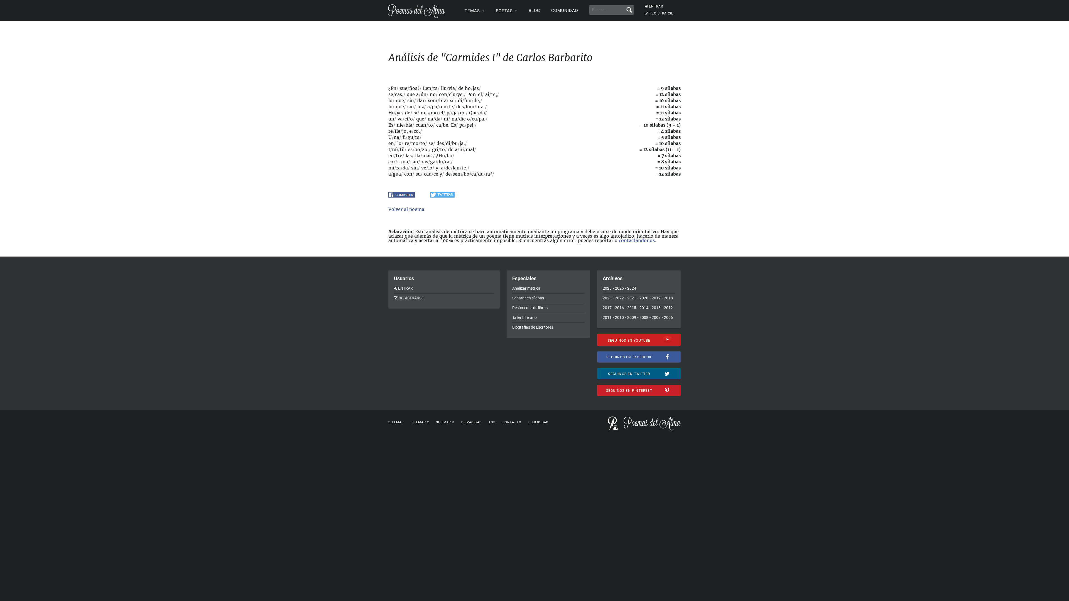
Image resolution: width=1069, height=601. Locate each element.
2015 (631, 308)
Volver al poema (406, 209)
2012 (668, 308)
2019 (656, 298)
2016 (619, 308)
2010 (619, 317)
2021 (631, 298)
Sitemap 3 (445, 422)
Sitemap (396, 422)
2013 (656, 308)
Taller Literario (524, 317)
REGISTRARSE (661, 13)
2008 (643, 317)
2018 (668, 298)
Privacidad (471, 422)
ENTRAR (656, 6)
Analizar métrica (526, 288)
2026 (607, 288)
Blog (534, 10)
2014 (643, 308)
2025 (619, 288)
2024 (631, 288)
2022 (619, 298)
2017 (607, 308)
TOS (492, 422)
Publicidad (538, 422)
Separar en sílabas (528, 298)
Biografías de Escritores (532, 327)
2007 (656, 317)
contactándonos (637, 240)
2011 (607, 317)
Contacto (511, 422)
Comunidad (564, 10)
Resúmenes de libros (530, 308)
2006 (668, 317)
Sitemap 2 (420, 422)
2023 (607, 298)
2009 (631, 317)
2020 (643, 298)
